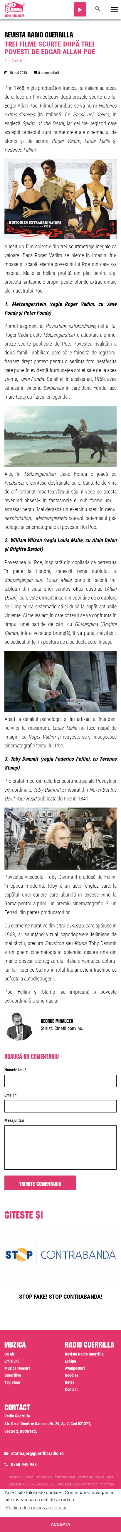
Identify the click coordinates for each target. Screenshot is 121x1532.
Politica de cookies (91, 1477)
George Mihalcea (57, 1020)
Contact (71, 1389)
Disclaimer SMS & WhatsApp (77, 1484)
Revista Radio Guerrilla (38, 34)
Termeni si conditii (21, 1477)
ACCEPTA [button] (60, 1524)
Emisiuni (11, 1361)
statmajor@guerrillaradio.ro (37, 1453)
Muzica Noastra (17, 1368)
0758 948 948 (24, 1464)
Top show (12, 1382)
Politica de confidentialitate (56, 1477)
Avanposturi (75, 1368)
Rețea (70, 1382)
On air (9, 1354)
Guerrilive (12, 1375)
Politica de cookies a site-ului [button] (36, 1507)
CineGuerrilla (14, 60)
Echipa (70, 1361)
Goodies (71, 1375)
